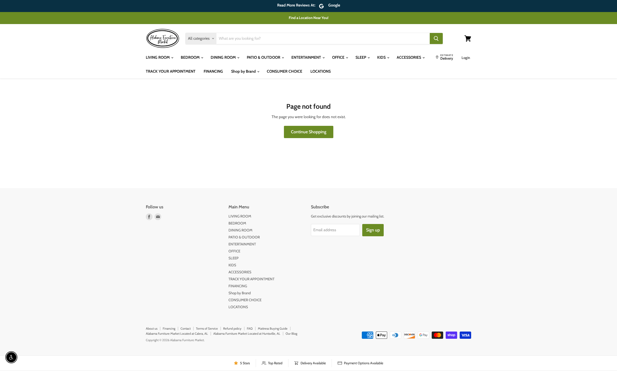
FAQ (250, 328)
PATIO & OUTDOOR (264, 57)
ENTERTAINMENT (306, 57)
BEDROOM (191, 57)
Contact (186, 328)
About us (151, 328)
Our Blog (291, 333)
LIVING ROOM (158, 57)
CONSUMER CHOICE (284, 71)
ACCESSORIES (409, 57)
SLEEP (361, 57)
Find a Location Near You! (309, 18)
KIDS (382, 57)
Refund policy (232, 328)
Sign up (373, 230)
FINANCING (213, 71)
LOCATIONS (320, 71)
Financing (169, 328)
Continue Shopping (308, 131)
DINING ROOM (224, 57)
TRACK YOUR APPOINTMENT (170, 71)
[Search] (436, 38)
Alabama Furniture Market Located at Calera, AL (177, 333)
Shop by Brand (244, 71)
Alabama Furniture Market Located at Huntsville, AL (246, 333)
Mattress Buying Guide (273, 328)
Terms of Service (207, 328)
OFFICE (338, 57)
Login (466, 58)
